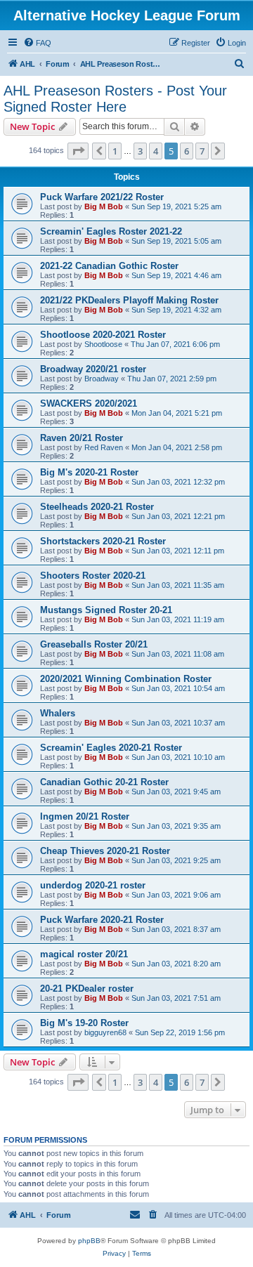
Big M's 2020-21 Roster (89, 472)
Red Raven (103, 447)
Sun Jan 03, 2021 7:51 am (176, 998)
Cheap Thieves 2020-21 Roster (105, 851)
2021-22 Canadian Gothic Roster (109, 266)
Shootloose (103, 344)
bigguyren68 (105, 1032)
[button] (78, 151)
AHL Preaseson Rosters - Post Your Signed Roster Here (115, 98)
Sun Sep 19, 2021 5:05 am (176, 241)
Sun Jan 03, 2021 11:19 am (177, 619)
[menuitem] (37, 42)
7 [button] (202, 151)
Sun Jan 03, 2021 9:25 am (176, 860)
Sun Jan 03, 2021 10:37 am (178, 722)
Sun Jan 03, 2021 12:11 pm (177, 550)
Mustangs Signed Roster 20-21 (106, 610)
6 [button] (186, 151)
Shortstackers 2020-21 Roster (103, 541)
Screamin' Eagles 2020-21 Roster (111, 747)
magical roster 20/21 (84, 954)
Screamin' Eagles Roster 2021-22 (111, 231)
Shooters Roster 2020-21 (92, 575)
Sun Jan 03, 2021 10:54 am (178, 688)
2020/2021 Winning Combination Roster (126, 679)
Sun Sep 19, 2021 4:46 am (176, 275)
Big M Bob (103, 206)
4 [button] (155, 151)
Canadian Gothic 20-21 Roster (104, 782)
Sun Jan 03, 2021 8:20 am (176, 963)
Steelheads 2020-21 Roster (97, 506)
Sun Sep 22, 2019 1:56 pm (180, 1032)
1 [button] (114, 151)
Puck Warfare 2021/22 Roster (102, 197)
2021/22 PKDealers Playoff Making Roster (129, 300)
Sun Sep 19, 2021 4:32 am (176, 310)
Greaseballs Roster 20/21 (94, 644)
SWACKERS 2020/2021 (88, 403)
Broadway (101, 378)
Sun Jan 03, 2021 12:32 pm (178, 482)
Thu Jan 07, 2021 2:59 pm (171, 378)
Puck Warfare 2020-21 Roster (102, 919)
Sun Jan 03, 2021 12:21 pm (178, 516)
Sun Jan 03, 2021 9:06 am (176, 895)
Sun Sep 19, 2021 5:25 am (176, 206)
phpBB (89, 1241)
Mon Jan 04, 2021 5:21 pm (176, 413)
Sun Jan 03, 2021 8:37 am (176, 929)
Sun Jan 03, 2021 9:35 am (176, 826)
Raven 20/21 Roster (81, 438)
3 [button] (140, 151)
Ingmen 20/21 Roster (84, 816)
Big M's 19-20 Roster (84, 1023)
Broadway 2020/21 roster (93, 369)
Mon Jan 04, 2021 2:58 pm (176, 447)
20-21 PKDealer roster (87, 988)
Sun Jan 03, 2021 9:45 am (176, 791)
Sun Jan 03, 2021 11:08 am (177, 654)
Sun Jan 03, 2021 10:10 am (178, 757)
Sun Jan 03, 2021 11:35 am (177, 585)
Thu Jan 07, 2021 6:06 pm (175, 344)
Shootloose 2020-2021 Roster (103, 334)
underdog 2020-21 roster (92, 885)
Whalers (57, 713)
